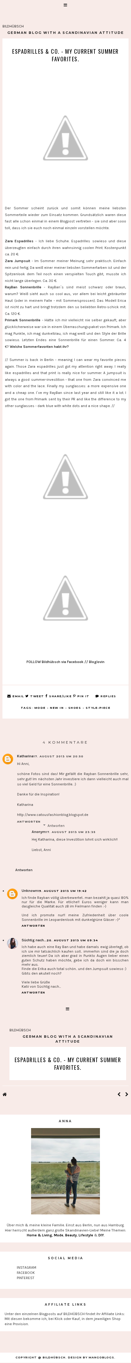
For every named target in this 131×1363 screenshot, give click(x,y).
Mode (40, 707)
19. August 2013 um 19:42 (62, 890)
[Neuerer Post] (119, 1095)
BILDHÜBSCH (13, 26)
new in (57, 707)
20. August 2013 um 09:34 (72, 940)
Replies (107, 696)
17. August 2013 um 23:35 (71, 832)
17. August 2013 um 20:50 (58, 756)
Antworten (29, 821)
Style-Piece (98, 707)
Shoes (74, 707)
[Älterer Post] (127, 1095)
